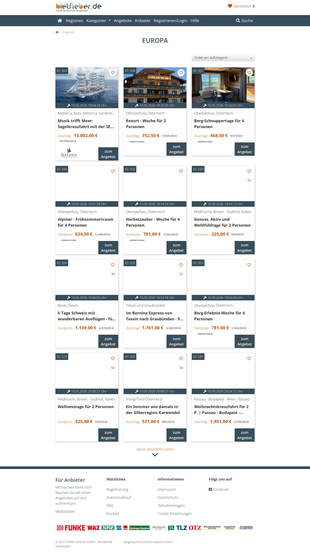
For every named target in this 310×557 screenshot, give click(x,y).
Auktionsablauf (119, 497)
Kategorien (96, 20)
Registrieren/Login (170, 20)
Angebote (122, 20)
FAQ (110, 505)
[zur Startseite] (78, 5)
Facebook (220, 489)
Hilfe (195, 20)
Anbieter (143, 20)
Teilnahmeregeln (171, 505)
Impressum (167, 489)
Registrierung (117, 489)
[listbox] (223, 57)
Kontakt (113, 513)
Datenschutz (168, 497)
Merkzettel (244, 6)
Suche (247, 20)
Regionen (74, 20)
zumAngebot (108, 154)
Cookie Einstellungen (175, 513)
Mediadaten (65, 511)
